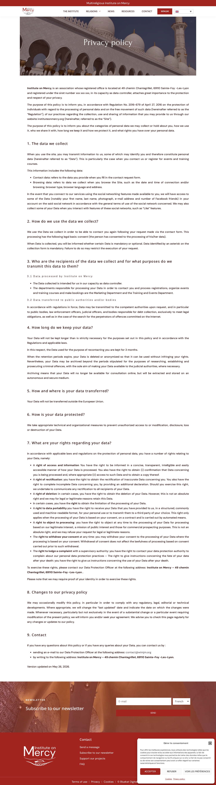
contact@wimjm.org (138, 652)
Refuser (171, 771)
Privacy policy (179, 779)
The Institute (71, 11)
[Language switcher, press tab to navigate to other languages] (183, 11)
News (111, 11)
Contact (147, 11)
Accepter (150, 771)
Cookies (168, 779)
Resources (128, 11)
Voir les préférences (197, 771)
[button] (210, 743)
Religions (91, 11)
